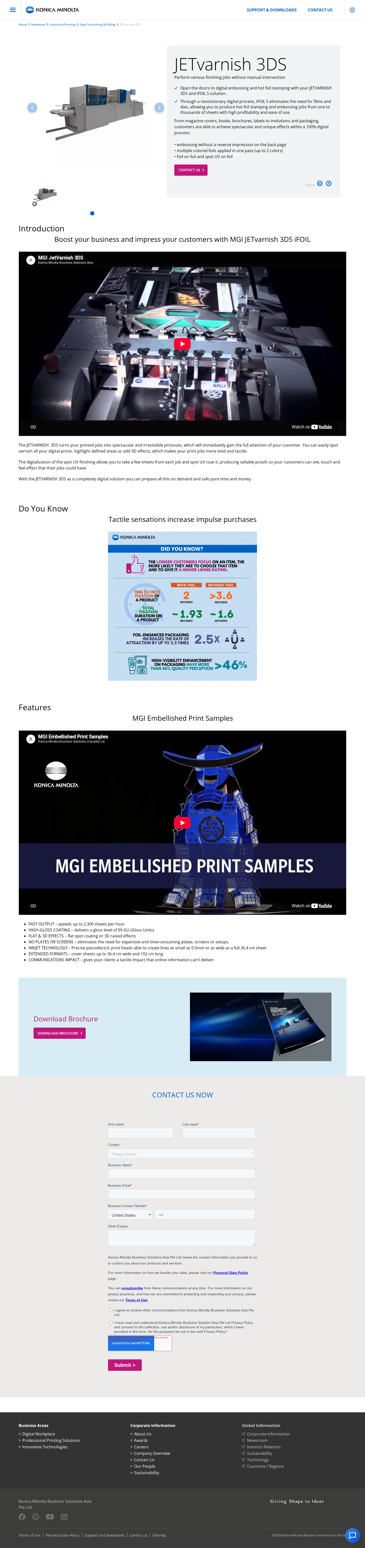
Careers (141, 1447)
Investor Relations (264, 1447)
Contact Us (189, 169)
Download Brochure (58, 1033)
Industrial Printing (63, 24)
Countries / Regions (265, 1466)
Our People (144, 1466)
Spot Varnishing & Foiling (97, 24)
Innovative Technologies (45, 1447)
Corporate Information (268, 1434)
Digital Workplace (38, 1434)
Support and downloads (104, 1535)
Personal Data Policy (62, 1535)
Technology (258, 1460)
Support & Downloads (272, 10)
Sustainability (146, 1472)
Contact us (320, 10)
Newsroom (257, 1440)
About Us (142, 1434)
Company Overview (152, 1453)
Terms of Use (29, 1535)
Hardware (38, 24)
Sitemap (159, 1535)
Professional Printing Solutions (51, 1440)
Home (23, 24)
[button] (159, 108)
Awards (141, 1440)
